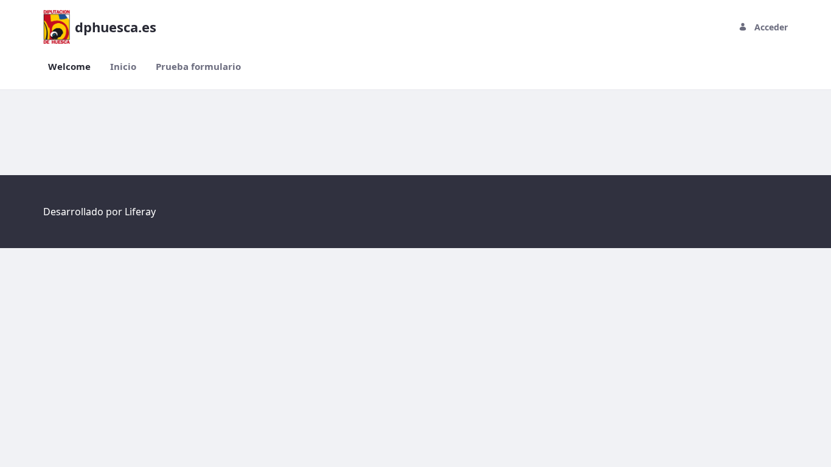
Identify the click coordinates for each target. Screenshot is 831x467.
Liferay (140, 211)
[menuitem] (69, 67)
